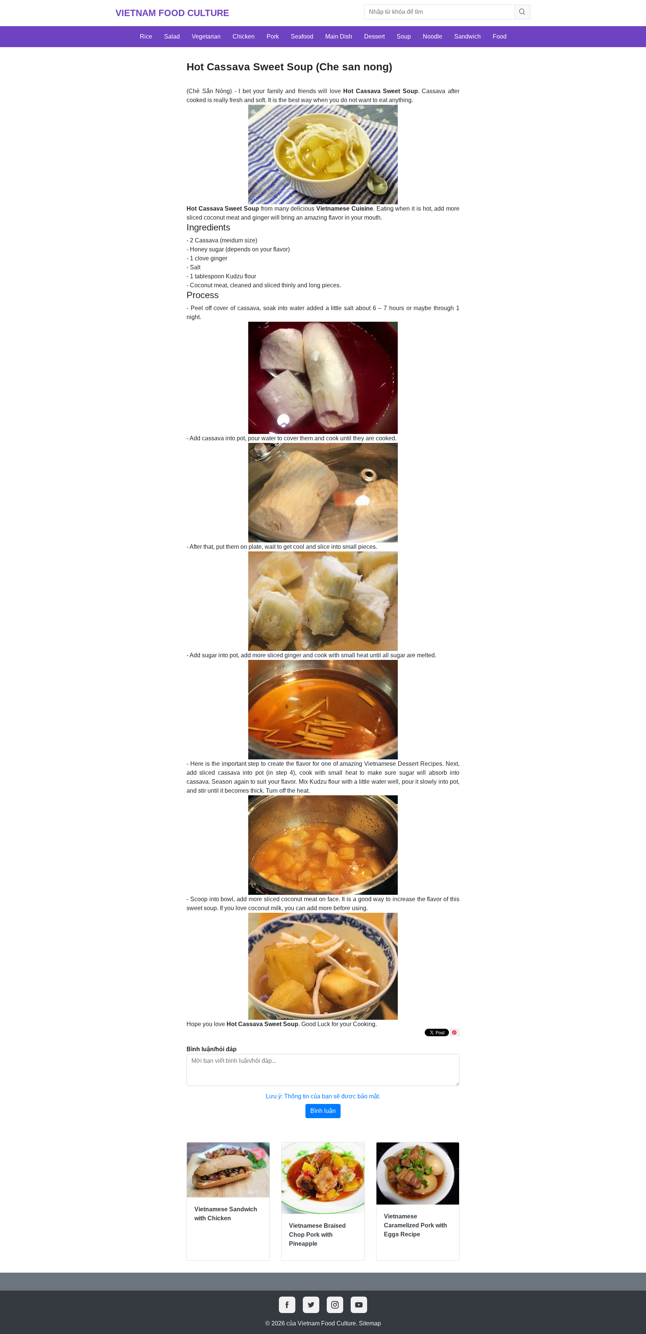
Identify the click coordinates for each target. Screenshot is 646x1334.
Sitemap (370, 1323)
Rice (146, 36)
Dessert (374, 36)
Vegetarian (206, 36)
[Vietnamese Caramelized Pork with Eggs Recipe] (417, 1173)
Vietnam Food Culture (172, 13)
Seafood (302, 36)
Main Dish (338, 36)
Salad (172, 36)
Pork (273, 36)
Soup (404, 36)
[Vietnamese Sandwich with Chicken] (228, 1169)
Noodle (432, 36)
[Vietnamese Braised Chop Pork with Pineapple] (323, 1178)
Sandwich (467, 36)
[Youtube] (359, 1305)
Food (500, 36)
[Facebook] (287, 1305)
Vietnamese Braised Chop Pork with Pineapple (317, 1235)
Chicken (244, 36)
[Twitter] (311, 1305)
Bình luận (323, 1111)
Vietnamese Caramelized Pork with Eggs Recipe (415, 1225)
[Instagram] (335, 1305)
